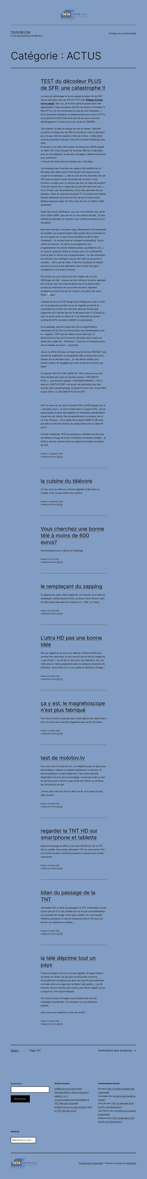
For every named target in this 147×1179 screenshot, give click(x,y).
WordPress (131, 1163)
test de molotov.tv (63, 758)
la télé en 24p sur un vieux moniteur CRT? (73, 1107)
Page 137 (35, 1050)
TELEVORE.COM (20, 32)
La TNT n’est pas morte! (65, 1111)
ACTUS (60, 457)
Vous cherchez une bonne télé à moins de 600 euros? (72, 535)
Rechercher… (17, 1084)
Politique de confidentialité (122, 33)
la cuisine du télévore (66, 481)
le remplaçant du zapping (71, 586)
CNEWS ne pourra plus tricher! (68, 1089)
